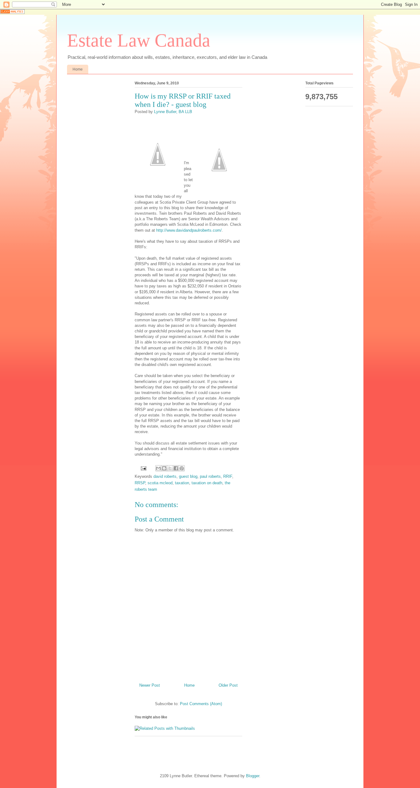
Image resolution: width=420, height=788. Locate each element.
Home (78, 69)
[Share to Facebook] (176, 468)
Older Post (228, 685)
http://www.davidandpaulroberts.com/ (189, 230)
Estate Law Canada (138, 40)
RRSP (140, 483)
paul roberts (210, 476)
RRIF (227, 476)
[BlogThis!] (164, 468)
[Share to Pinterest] (182, 468)
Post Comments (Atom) (201, 703)
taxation (182, 483)
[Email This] (158, 468)
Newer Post (149, 685)
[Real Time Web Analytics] (12, 12)
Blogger (252, 776)
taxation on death (207, 483)
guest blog (188, 476)
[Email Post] (143, 468)
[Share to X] (170, 468)
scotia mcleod (160, 483)
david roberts (164, 476)
